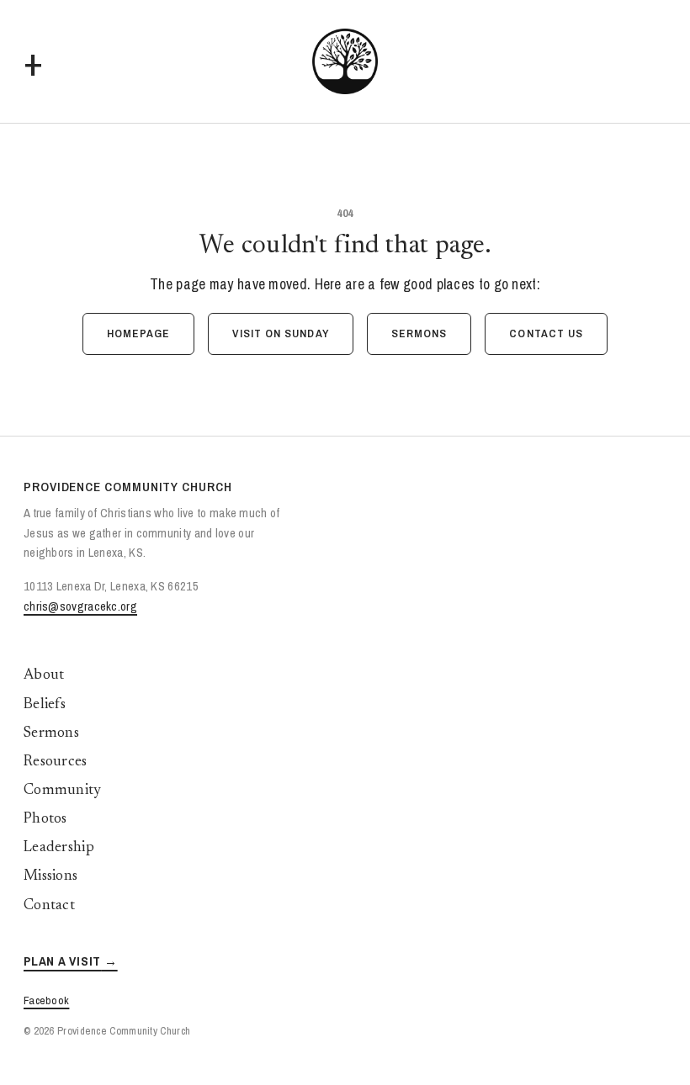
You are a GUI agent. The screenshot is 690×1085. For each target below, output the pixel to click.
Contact (49, 905)
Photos (45, 819)
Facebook (46, 1000)
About (44, 675)
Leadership (59, 847)
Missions (50, 876)
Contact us (546, 333)
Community (63, 790)
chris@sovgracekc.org (80, 606)
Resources (56, 762)
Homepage (139, 333)
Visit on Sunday (280, 333)
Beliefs (45, 704)
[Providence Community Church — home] (345, 61)
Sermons (419, 333)
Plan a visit (62, 961)
